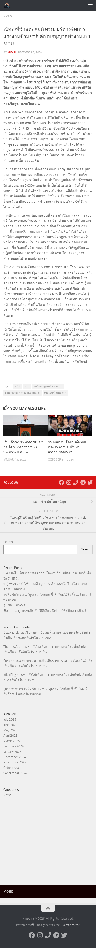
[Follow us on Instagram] (68, 482)
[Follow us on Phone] (75, 482)
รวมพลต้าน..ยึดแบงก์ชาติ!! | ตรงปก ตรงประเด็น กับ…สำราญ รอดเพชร (67, 447)
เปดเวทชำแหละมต (55, 392)
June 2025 (10, 725)
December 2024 (14, 757)
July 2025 (9, 719)
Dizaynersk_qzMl (15, 633)
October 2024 (12, 768)
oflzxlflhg (9, 675)
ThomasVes (11, 647)
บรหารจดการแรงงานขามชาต (22, 392)
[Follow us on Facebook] (61, 482)
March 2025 (11, 741)
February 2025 (13, 746)
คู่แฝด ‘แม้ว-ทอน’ (15, 605)
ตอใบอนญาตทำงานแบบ (47, 386)
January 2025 (12, 752)
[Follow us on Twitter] (90, 482)
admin (11, 52)
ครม (26, 386)
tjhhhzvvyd (11, 689)
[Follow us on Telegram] (83, 482)
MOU (17, 386)
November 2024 (14, 762)
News (7, 16)
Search (8, 542)
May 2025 (10, 730)
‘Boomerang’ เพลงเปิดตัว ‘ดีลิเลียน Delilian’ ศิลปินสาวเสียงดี (45, 611)
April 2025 (10, 736)
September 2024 (15, 773)
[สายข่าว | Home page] (8, 5)
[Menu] (90, 5)
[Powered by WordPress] (32, 924)
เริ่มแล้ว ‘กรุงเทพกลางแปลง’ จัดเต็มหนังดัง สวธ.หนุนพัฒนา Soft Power (23, 447)
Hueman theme (70, 925)
